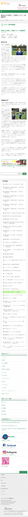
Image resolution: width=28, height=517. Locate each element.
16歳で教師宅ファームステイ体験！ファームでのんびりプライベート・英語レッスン (14, 343)
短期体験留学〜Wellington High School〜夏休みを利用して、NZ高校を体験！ (14, 223)
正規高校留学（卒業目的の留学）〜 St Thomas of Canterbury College (14, 188)
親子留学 (3, 381)
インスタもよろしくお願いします (8, 454)
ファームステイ (5, 384)
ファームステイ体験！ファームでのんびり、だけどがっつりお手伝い (14, 347)
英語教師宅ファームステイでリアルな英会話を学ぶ (14, 334)
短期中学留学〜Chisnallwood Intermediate (12, 216)
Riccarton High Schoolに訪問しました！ (10, 425)
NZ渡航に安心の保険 (6, 440)
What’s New (3, 477)
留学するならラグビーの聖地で (10, 298)
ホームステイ (4, 372)
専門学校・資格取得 (6, 369)
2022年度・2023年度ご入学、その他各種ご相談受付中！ (14, 166)
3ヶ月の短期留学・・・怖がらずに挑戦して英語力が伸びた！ (14, 250)
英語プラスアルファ (6, 393)
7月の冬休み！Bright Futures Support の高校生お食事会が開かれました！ (14, 429)
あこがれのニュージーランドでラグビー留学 (13, 295)
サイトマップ (3, 494)
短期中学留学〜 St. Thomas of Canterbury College (14, 213)
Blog (2, 480)
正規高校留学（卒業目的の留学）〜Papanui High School (14, 201)
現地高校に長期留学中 (8, 257)
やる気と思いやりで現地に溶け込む (11, 288)
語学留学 (3, 360)
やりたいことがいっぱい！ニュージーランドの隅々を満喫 (14, 322)
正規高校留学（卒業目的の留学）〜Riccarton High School (14, 209)
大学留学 (3, 366)
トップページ (4, 357)
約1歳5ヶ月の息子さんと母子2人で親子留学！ (13, 282)
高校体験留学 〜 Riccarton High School (12, 239)
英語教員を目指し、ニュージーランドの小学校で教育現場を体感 (14, 306)
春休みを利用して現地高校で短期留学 (11, 264)
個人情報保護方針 (4, 488)
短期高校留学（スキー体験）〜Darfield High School (13, 231)
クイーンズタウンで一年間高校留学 (11, 267)
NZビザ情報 (4, 414)
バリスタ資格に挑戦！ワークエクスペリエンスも (14, 279)
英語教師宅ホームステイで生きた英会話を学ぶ (13, 325)
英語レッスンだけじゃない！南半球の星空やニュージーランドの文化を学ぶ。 (14, 338)
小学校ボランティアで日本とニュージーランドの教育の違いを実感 (14, 302)
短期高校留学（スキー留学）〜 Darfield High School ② (13, 236)
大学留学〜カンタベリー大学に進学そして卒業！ (14, 184)
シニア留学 (4, 387)
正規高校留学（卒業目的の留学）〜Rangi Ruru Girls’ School (13, 205)
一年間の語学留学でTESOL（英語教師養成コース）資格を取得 (13, 246)
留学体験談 (5, 181)
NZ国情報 (3, 411)
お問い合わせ (3, 483)
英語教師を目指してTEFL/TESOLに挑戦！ (12, 270)
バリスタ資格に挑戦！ (8, 273)
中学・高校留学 (5, 363)
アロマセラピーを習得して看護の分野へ (12, 276)
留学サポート (4, 402)
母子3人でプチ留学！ (8, 285)
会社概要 (2, 474)
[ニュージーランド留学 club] (5, 3)
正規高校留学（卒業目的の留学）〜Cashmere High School (13, 192)
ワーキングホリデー (6, 378)
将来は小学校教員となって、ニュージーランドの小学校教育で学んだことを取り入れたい (14, 310)
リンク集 (2, 491)
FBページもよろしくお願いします (8, 447)
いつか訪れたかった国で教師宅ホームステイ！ (13, 242)
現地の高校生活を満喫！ (9, 253)
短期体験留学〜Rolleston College (11, 219)
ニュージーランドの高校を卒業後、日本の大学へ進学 (14, 261)
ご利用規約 (3, 485)
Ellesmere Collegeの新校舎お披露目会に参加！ (11, 422)
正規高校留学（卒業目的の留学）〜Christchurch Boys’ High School (14, 196)
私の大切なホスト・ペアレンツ (10, 328)
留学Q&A (3, 405)
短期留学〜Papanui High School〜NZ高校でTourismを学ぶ (13, 227)
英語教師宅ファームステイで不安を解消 (12, 331)
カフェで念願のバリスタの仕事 (10, 314)
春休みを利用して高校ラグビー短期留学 (12, 292)
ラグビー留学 (4, 375)
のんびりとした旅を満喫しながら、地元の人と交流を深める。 (14, 318)
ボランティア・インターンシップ (8, 390)
